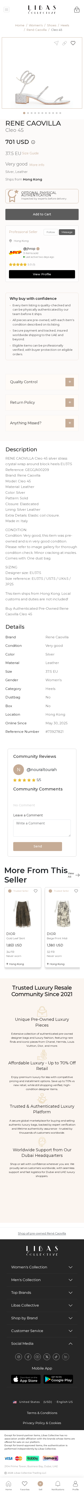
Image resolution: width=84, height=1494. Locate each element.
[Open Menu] (6, 10)
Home (19, 25)
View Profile (42, 274)
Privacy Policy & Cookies (42, 1423)
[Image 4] (35, 113)
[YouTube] (37, 1356)
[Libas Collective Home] (42, 1251)
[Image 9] (53, 113)
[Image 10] (57, 113)
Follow (51, 232)
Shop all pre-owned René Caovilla (42, 1233)
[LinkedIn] (65, 1356)
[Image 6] (42, 113)
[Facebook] (28, 1356)
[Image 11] (60, 113)
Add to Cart (42, 214)
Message (67, 232)
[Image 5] (39, 113)
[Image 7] (46, 113)
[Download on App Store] (26, 1379)
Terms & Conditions (42, 1413)
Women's (36, 25)
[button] (74, 43)
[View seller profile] (15, 252)
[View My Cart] (77, 9)
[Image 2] (28, 113)
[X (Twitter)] (46, 1356)
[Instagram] (18, 1356)
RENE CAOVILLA (33, 123)
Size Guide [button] (30, 153)
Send (38, 846)
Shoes (51, 25)
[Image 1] (24, 113)
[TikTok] (56, 1356)
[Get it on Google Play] (58, 1379)
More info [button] (36, 165)
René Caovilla (37, 30)
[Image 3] (31, 113)
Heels (65, 25)
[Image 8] (49, 113)
